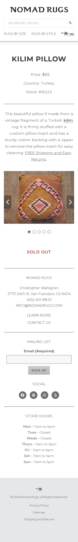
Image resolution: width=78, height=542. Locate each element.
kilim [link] (68, 120)
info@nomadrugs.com (39, 306)
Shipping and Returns (39, 519)
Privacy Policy (39, 505)
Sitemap (39, 512)
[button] (70, 23)
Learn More (39, 315)
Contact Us (39, 323)
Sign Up (39, 370)
